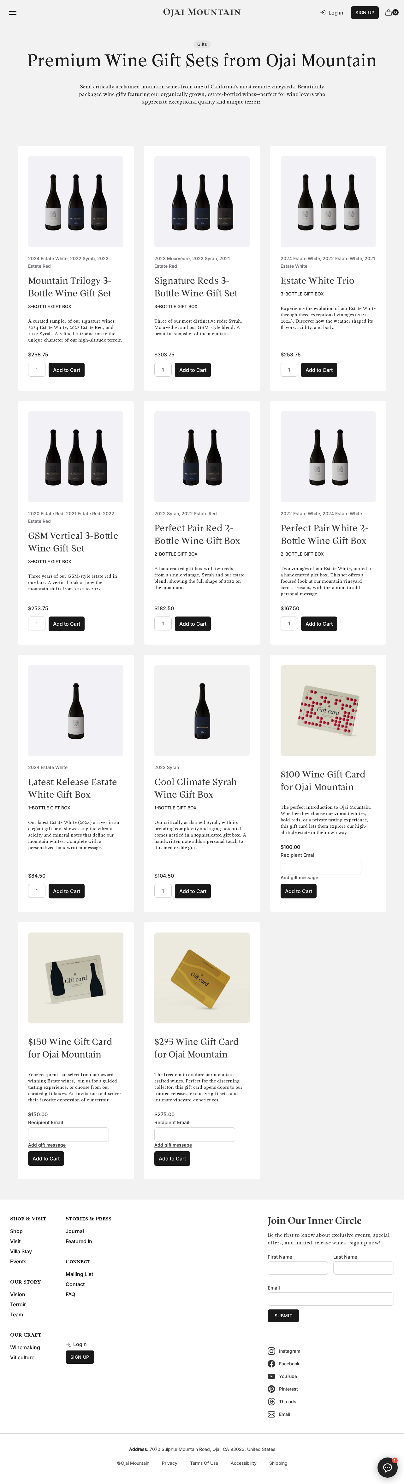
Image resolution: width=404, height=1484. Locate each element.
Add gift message (299, 877)
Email (274, 1288)
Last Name (345, 1257)
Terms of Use (204, 1463)
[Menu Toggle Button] (12, 12)
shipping (278, 1463)
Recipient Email (298, 855)
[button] (387, 1467)
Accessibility (244, 1463)
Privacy (169, 1463)
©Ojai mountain (133, 1463)
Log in (336, 12)
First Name (280, 1257)
